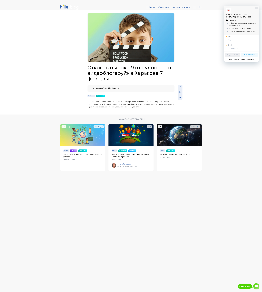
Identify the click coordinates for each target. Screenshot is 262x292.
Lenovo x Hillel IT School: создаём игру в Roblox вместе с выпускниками (131, 147)
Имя (229, 36)
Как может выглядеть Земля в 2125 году (179, 147)
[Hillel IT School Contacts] (194, 7)
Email (230, 45)
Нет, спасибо (249, 55)
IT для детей (100, 96)
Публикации (162, 7)
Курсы (176, 7)
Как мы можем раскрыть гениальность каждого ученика (82, 147)
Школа (185, 7)
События (151, 7)
